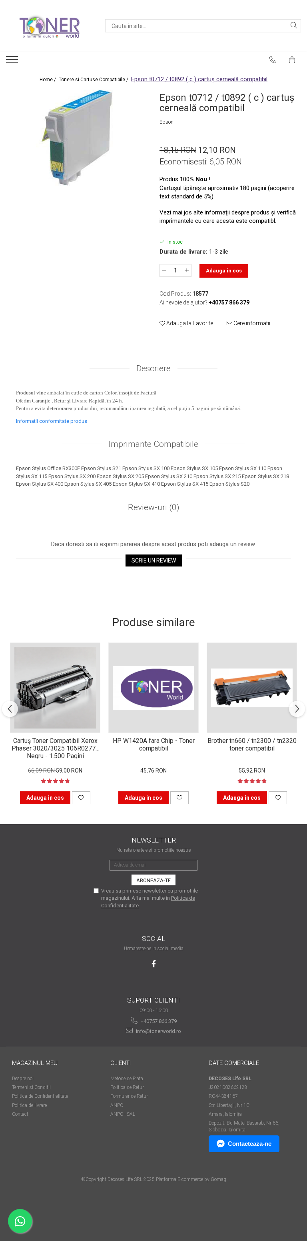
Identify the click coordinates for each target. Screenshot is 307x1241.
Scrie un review (154, 560)
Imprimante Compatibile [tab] (153, 444)
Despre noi (23, 1078)
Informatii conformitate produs (51, 421)
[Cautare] (294, 25)
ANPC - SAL (122, 1114)
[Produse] (13, 62)
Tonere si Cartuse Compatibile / (94, 79)
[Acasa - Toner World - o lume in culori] (50, 26)
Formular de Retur (129, 1096)
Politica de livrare (29, 1105)
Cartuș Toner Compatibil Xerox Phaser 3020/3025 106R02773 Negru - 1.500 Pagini (55, 748)
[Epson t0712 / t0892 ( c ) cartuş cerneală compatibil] (77, 138)
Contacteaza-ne (249, 1143)
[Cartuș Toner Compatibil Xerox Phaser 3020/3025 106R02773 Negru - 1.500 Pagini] (55, 688)
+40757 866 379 (158, 1021)
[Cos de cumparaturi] (292, 60)
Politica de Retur (127, 1087)
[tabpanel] (77, 138)
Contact (20, 1114)
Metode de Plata (126, 1078)
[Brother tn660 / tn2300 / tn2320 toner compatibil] (252, 688)
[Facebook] (154, 964)
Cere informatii (251, 323)
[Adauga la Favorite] (81, 797)
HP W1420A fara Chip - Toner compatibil (154, 744)
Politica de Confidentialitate (40, 1096)
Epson (166, 122)
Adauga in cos (224, 271)
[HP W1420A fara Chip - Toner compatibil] (153, 688)
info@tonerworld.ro (158, 1031)
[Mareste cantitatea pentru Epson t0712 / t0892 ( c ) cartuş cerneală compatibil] (187, 270)
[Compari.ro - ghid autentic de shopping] (153, 1210)
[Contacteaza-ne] (273, 60)
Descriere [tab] (153, 368)
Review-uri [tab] (152, 507)
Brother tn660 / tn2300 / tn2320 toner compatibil (252, 744)
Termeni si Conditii (31, 1087)
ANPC (116, 1105)
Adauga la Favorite (189, 323)
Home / (48, 79)
